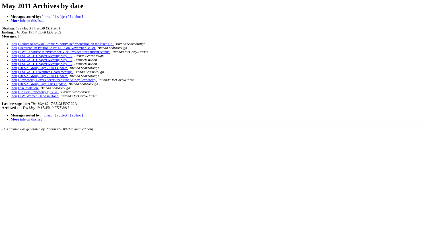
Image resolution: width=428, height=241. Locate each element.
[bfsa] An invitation (25, 88)
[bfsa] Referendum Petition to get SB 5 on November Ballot (53, 48)
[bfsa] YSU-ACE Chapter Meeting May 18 (41, 56)
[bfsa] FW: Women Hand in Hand (35, 96)
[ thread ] (48, 17)
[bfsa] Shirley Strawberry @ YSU (35, 92)
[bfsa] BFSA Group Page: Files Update (39, 84)
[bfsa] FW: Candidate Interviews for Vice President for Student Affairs (60, 52)
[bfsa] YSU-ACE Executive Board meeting (42, 72)
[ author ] (76, 17)
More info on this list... (27, 21)
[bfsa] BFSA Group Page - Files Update (39, 68)
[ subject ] (62, 17)
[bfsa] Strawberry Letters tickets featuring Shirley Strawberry (54, 80)
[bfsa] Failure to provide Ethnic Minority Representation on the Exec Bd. (62, 44)
